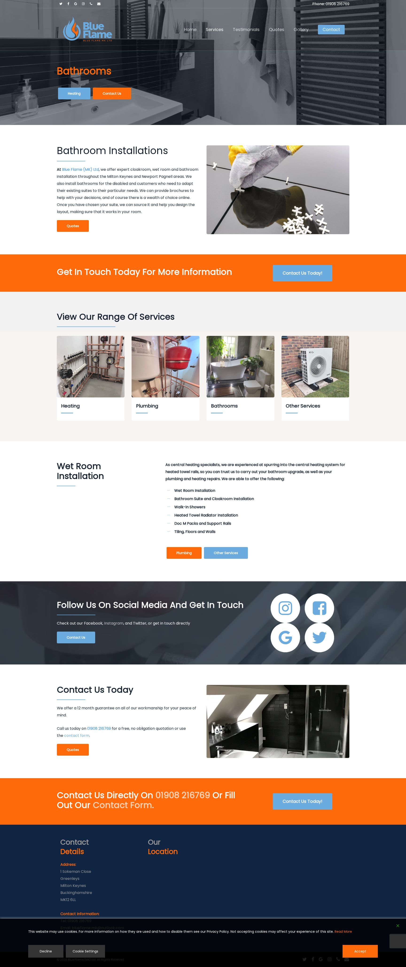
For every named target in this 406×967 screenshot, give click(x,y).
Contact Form (122, 805)
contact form (76, 735)
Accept (360, 951)
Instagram (113, 623)
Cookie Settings (85, 951)
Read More (343, 931)
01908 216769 (99, 728)
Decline (46, 951)
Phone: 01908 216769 (330, 4)
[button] (74, 93)
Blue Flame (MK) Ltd (80, 169)
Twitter (139, 623)
